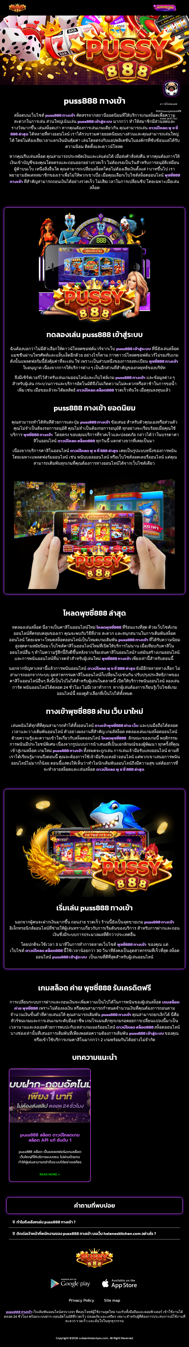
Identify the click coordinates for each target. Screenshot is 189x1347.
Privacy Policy (81, 1300)
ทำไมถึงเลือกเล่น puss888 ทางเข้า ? (46, 1222)
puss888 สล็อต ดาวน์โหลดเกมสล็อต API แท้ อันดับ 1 (49, 1138)
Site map (112, 1300)
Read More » (50, 1174)
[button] (87, 8)
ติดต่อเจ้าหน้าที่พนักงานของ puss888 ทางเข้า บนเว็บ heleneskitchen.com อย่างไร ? (86, 1233)
